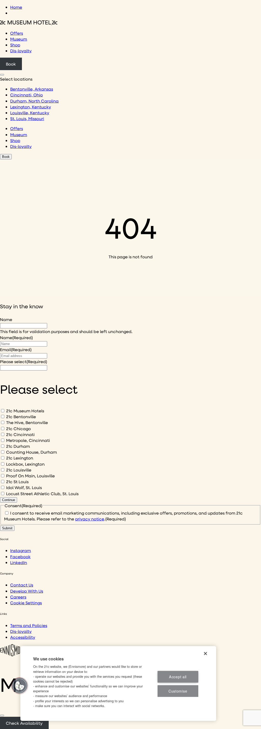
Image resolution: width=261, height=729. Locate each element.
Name (6, 319)
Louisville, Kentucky (29, 112)
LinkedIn (18, 562)
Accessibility (22, 637)
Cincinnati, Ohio (26, 94)
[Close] (2, 715)
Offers (16, 33)
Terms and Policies (28, 625)
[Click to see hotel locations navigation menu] (2, 74)
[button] (19, 685)
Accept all (178, 676)
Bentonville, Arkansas (31, 89)
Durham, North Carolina (34, 101)
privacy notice (89, 518)
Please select (23, 361)
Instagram (20, 550)
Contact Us (21, 584)
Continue (8, 500)
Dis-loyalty (21, 50)
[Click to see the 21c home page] (28, 22)
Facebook (20, 556)
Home (16, 7)
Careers (18, 596)
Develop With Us (26, 591)
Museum (18, 39)
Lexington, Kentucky (30, 106)
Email (16, 349)
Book (11, 64)
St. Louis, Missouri (27, 118)
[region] (118, 683)
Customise (177, 691)
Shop (15, 44)
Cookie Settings (26, 602)
